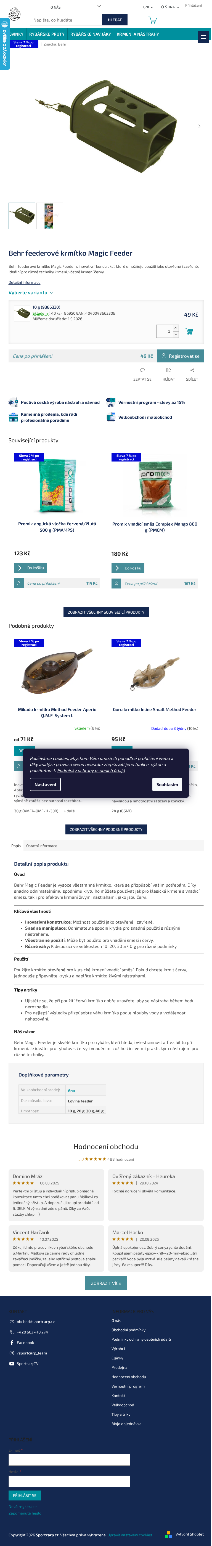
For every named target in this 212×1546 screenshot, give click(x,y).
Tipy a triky (121, 1414)
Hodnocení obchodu (106, 1146)
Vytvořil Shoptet (190, 1534)
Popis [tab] (16, 845)
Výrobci (118, 1348)
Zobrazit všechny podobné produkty (106, 829)
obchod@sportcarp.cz (36, 1321)
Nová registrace (23, 1506)
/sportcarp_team (32, 1353)
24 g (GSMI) (122, 810)
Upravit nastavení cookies (129, 1534)
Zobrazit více (106, 1283)
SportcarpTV (28, 1363)
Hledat (115, 19)
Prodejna (120, 1367)
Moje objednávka (127, 1423)
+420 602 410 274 (32, 1332)
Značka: (55, 44)
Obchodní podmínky (128, 1329)
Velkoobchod (123, 1404)
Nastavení (45, 784)
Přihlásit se (24, 1495)
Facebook (25, 1342)
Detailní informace (25, 282)
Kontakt (118, 1395)
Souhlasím (167, 784)
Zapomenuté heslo (25, 1513)
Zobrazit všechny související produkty (106, 612)
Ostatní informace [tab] (41, 845)
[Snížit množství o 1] (176, 334)
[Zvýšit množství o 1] (176, 328)
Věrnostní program (128, 1386)
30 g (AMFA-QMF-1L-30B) (36, 810)
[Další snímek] (199, 127)
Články (117, 1358)
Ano (71, 1090)
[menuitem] (14, 34)
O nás (55, 7)
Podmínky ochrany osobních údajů (91, 770)
